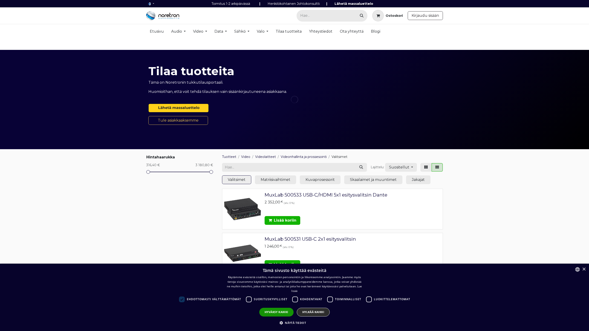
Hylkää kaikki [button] (313, 312)
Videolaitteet (265, 157)
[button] (401, 167)
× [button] (584, 269)
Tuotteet (229, 157)
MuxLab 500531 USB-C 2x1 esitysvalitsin (310, 239)
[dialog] (294, 297)
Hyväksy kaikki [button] (276, 312)
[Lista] (437, 167)
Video (245, 157)
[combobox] (577, 269)
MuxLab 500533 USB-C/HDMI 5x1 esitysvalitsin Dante (326, 195)
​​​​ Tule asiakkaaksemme (178, 120)
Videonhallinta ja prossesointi (304, 157)
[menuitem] (157, 32)
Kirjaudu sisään (425, 15)
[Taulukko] (426, 167)
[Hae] (361, 16)
